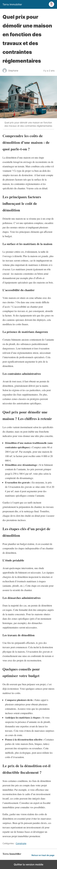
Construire (21, 843)
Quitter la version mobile (28, 864)
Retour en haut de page (43, 855)
